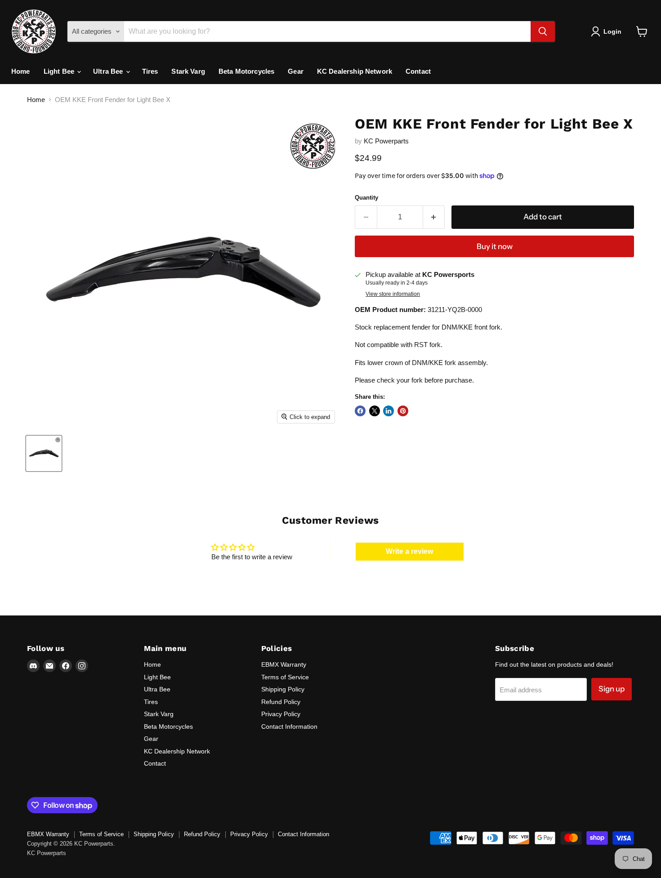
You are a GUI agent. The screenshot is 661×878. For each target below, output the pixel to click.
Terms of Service (285, 677)
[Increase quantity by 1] (434, 216)
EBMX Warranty (283, 664)
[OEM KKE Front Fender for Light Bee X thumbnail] (44, 453)
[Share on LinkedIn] (388, 411)
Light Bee (60, 71)
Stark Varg (188, 71)
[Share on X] (374, 411)
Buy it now (495, 246)
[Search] (543, 31)
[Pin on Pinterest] (402, 411)
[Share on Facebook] (360, 411)
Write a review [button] (409, 551)
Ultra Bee (109, 71)
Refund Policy (280, 701)
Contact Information (289, 726)
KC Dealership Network (354, 71)
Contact (418, 71)
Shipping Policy (282, 689)
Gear (296, 71)
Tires (150, 71)
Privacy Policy (280, 714)
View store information (393, 294)
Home (20, 71)
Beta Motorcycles (246, 71)
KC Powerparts (386, 141)
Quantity (366, 197)
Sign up (611, 688)
